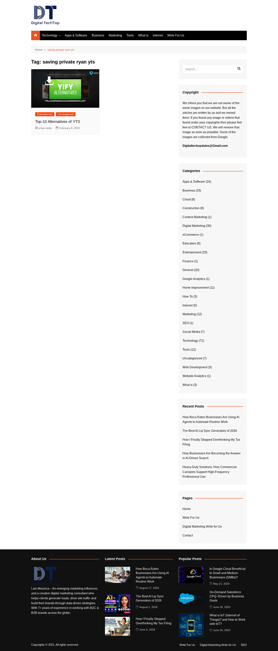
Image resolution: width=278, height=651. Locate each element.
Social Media (191, 331)
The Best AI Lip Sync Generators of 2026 (209, 430)
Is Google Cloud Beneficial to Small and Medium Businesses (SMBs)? (227, 573)
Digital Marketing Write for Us (202, 526)
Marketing (115, 35)
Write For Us (175, 35)
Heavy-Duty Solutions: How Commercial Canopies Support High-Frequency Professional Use (209, 471)
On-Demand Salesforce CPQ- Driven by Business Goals (227, 596)
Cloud (186, 199)
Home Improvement (195, 287)
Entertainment (44, 114)
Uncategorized (66, 114)
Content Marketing (194, 217)
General (187, 270)
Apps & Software (76, 35)
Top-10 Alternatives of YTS (57, 121)
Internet (158, 35)
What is (143, 35)
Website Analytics (194, 376)
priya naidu (45, 128)
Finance (187, 261)
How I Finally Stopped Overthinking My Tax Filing (211, 442)
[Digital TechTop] (45, 576)
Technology (49, 35)
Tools (130, 35)
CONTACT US (201, 127)
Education (189, 243)
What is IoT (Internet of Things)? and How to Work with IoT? (227, 619)
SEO (185, 323)
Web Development (194, 367)
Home (186, 508)
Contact (187, 535)
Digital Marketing (193, 225)
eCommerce (190, 234)
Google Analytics (193, 278)
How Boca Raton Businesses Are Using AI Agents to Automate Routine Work (210, 419)
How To (187, 296)
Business (98, 35)
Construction (191, 208)
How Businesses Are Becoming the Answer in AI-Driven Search (211, 456)
